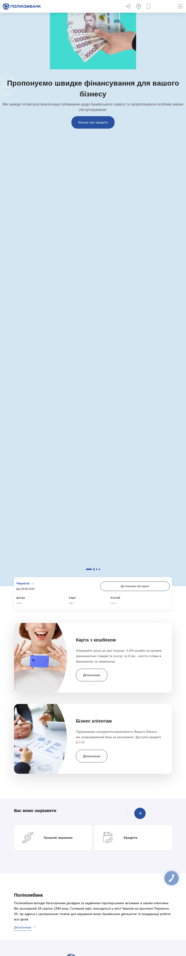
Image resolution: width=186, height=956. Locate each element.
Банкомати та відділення (138, 6)
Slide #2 (92, 569)
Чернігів (23, 583)
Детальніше (22, 927)
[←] (127, 813)
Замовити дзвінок (149, 6)
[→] (140, 813)
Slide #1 (86, 569)
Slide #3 (96, 569)
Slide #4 (99, 569)
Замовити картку (93, 98)
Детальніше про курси (135, 586)
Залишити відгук (127, 6)
